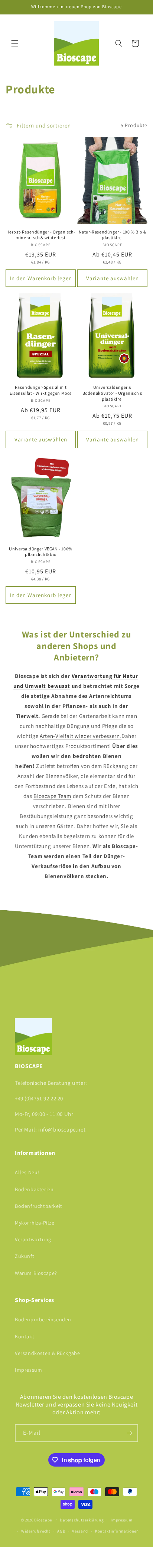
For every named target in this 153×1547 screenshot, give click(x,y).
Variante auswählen (112, 278)
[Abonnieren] (129, 1433)
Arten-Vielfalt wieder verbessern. (80, 735)
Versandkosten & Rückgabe (47, 1353)
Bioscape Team (52, 795)
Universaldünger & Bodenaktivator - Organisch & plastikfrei (112, 392)
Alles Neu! (27, 1172)
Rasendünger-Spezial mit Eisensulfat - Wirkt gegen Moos (41, 390)
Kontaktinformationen (117, 1531)
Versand (80, 1531)
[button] (15, 43)
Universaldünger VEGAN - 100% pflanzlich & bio (40, 551)
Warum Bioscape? (36, 1273)
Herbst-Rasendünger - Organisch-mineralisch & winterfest (40, 235)
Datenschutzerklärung (82, 1520)
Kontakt (24, 1336)
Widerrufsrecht (36, 1531)
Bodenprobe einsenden (43, 1319)
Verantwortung (33, 1239)
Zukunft (24, 1256)
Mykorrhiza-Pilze (35, 1222)
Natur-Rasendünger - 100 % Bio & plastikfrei (112, 235)
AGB (61, 1531)
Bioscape (43, 1519)
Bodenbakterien (34, 1189)
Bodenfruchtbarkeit (38, 1206)
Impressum (28, 1370)
